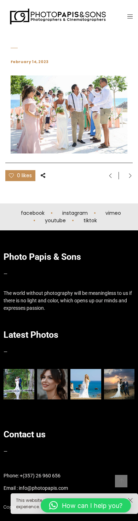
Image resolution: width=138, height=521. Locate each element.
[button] (86, 505)
